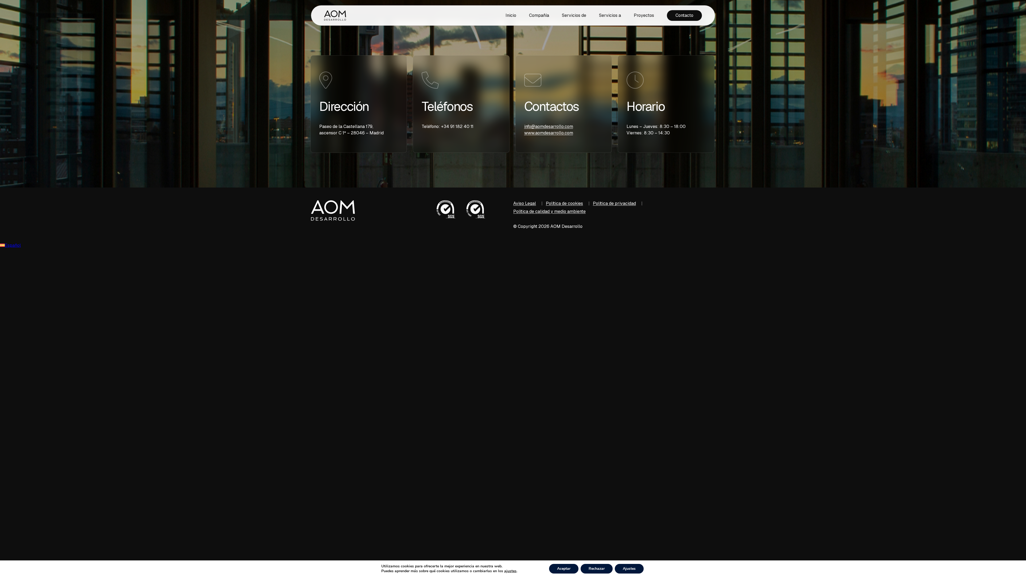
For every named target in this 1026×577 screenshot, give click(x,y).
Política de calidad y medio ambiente (549, 211)
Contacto (684, 15)
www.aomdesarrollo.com (548, 133)
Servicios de (574, 15)
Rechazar (597, 568)
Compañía (539, 15)
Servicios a (610, 15)
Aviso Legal (524, 203)
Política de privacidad (614, 203)
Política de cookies (564, 203)
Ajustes (629, 568)
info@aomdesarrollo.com (548, 126)
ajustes (510, 571)
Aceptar (563, 568)
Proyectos (644, 15)
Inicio (511, 15)
